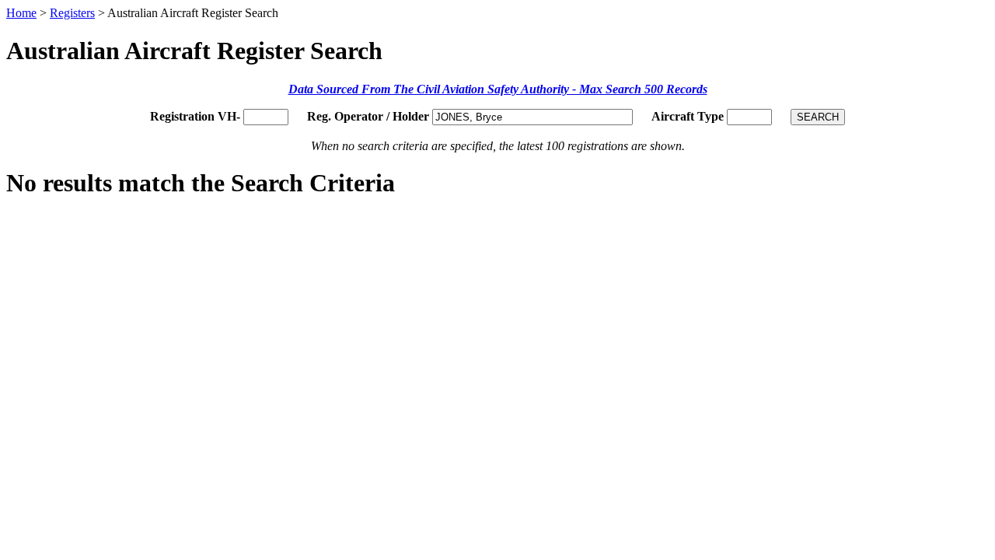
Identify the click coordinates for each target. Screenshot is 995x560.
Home (21, 12)
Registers (72, 12)
